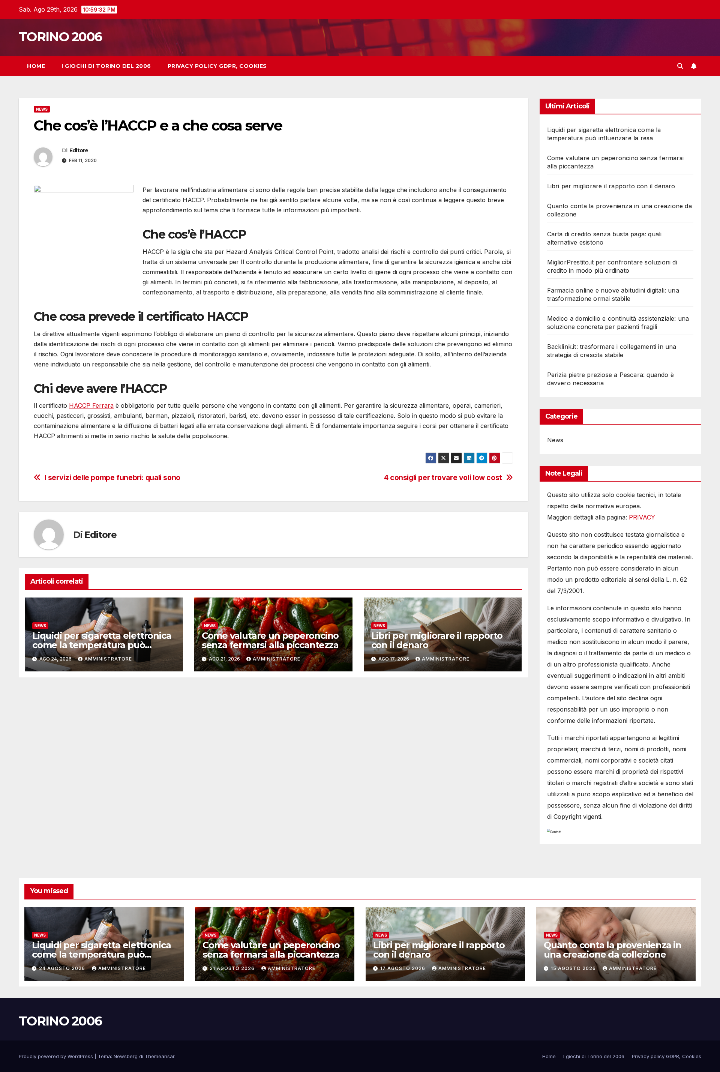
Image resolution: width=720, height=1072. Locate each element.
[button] (680, 66)
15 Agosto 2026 (574, 968)
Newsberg (126, 1056)
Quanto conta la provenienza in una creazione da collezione (612, 950)
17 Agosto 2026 (403, 968)
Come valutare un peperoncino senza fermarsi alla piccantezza (270, 640)
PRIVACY (642, 517)
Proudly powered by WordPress (56, 1056)
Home (36, 66)
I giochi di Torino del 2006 (106, 66)
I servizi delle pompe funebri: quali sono (112, 477)
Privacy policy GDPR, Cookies (217, 66)
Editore (78, 150)
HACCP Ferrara (91, 405)
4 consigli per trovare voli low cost (443, 477)
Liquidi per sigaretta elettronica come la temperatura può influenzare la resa (101, 645)
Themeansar (159, 1056)
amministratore (108, 659)
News (42, 109)
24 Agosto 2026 (63, 968)
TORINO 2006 (60, 37)
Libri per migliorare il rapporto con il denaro (437, 640)
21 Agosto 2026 (233, 968)
